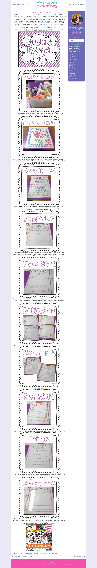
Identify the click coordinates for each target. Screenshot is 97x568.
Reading (71, 67)
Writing (70, 80)
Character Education (74, 48)
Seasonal (71, 72)
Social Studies (72, 73)
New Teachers (39, 553)
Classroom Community (74, 49)
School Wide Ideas (73, 69)
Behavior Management (74, 46)
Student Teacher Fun (39, 12)
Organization (47, 553)
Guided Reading (73, 59)
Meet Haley (20, 4)
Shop (69, 4)
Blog (26, 4)
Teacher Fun (54, 553)
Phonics (71, 65)
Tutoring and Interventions (75, 76)
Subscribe (81, 4)
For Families (72, 56)
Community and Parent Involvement (26, 553)
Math (70, 61)
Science (71, 70)
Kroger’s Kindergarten (44, 24)
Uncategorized (72, 78)
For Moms (71, 57)
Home (14, 4)
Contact (74, 4)
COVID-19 (71, 54)
